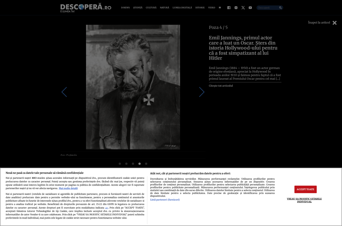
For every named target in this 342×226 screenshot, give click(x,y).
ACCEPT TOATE (305, 189)
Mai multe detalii (68, 188)
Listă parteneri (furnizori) (165, 199)
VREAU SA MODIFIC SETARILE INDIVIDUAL (304, 200)
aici (106, 208)
